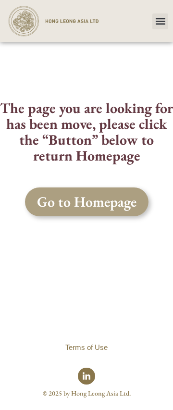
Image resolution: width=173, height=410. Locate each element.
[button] (160, 21)
